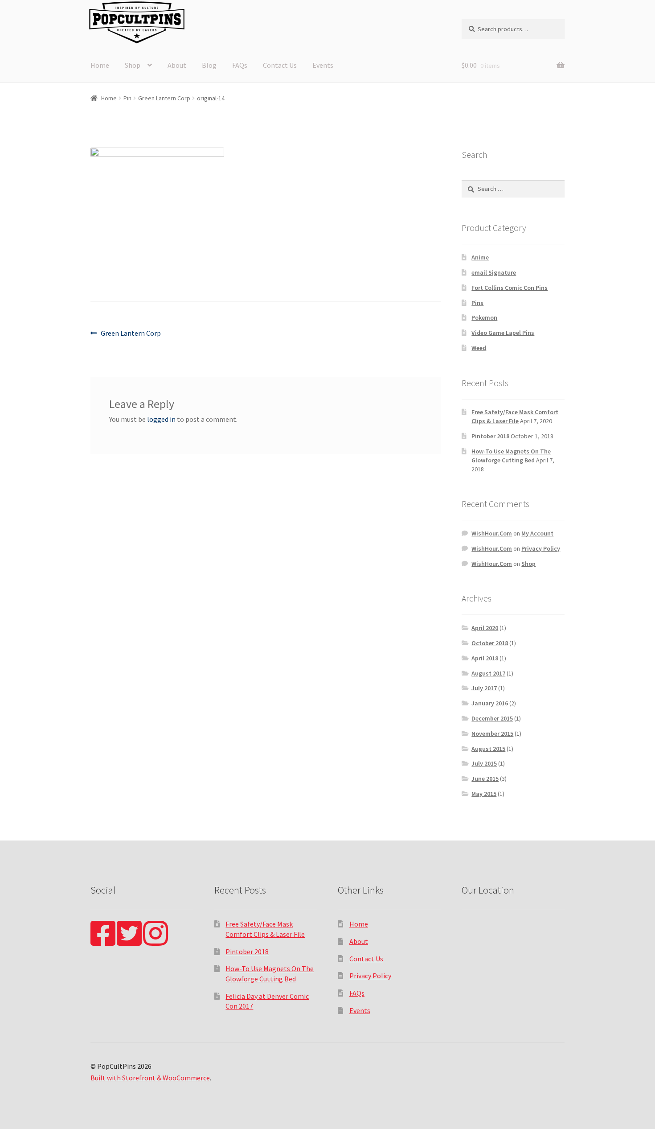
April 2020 (484, 628)
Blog (209, 65)
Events (322, 65)
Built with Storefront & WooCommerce (150, 1077)
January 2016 (489, 703)
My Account (537, 533)
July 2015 (484, 763)
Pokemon (484, 317)
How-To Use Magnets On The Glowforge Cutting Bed (511, 455)
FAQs (239, 65)
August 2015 (488, 749)
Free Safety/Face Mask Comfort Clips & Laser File (514, 416)
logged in (161, 419)
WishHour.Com (491, 533)
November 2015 (492, 733)
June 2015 (485, 779)
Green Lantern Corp (164, 98)
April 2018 (484, 658)
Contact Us (280, 65)
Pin (127, 98)
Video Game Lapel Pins (502, 333)
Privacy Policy (540, 548)
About (177, 65)
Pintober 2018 (490, 436)
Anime (480, 257)
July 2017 (484, 688)
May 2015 (483, 794)
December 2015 (492, 718)
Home (99, 65)
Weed (478, 348)
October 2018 (489, 643)
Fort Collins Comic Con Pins (509, 288)
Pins (477, 303)
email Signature (493, 272)
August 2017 (488, 673)
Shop (132, 65)
